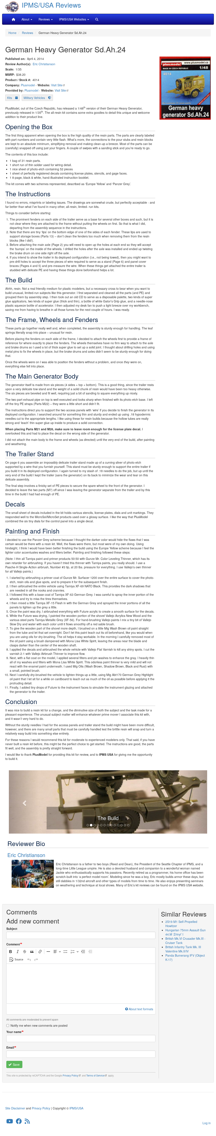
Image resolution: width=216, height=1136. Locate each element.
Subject (11, 928)
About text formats (141, 1009)
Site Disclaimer (15, 1108)
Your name (14, 1032)
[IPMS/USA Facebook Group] (19, 1122)
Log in (206, 1123)
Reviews (27, 33)
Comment (13, 944)
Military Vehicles (34, 98)
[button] (24, 802)
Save (16, 1064)
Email (10, 1047)
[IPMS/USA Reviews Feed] (27, 1122)
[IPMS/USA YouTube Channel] (9, 1122)
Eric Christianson (44, 64)
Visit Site (56, 85)
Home (12, 33)
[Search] (96, 19)
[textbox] (80, 984)
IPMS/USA (76, 1108)
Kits (9, 98)
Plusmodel (28, 85)
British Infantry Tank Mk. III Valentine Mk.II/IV (183, 949)
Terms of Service (95, 1075)
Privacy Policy (70, 1075)
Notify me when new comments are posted (39, 1025)
